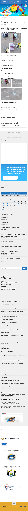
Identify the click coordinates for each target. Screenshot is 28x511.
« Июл (3, 209)
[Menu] (26, 2)
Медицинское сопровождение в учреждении (10, 347)
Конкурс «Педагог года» (8, 325)
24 (3, 205)
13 (14, 201)
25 (7, 205)
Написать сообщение (10, 177)
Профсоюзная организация (9, 322)
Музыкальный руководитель (10, 380)
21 (18, 203)
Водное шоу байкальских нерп (11, 246)
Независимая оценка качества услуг (12, 335)
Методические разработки (9, 316)
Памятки (5, 222)
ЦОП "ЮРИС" (22, 506)
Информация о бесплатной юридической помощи (13, 355)
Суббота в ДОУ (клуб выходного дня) (12, 329)
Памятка (5, 217)
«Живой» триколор (7, 241)
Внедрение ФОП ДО (7, 352)
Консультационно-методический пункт (13, 308)
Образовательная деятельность (10, 301)
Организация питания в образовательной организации (13, 342)
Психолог (4, 377)
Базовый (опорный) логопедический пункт (12, 312)
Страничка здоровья (7, 319)
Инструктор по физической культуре (12, 383)
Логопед (3, 374)
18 (7, 203)
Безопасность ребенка (7, 304)
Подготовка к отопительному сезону (12, 360)
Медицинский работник (8, 387)
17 (3, 203)
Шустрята (4, 18)
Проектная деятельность (8, 338)
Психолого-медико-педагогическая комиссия (12, 364)
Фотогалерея (5, 332)
